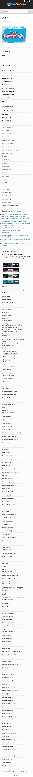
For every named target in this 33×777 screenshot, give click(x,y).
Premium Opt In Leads (8, 306)
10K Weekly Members (7, 81)
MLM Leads (5, 488)
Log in (3, 55)
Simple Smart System (8, 378)
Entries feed (5, 59)
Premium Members (7, 78)
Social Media (5, 176)
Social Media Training (7, 521)
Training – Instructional (8, 186)
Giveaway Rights (7, 153)
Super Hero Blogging (8, 375)
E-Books (4, 163)
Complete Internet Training (9, 202)
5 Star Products (6, 130)
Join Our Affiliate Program (8, 404)
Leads (3, 475)
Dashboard (5, 563)
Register (6, 365)
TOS (15, 775)
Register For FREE (7, 557)
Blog (3, 407)
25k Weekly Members (7, 85)
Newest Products (6, 117)
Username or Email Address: (10, 353)
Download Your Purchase (8, 373)
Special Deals (5, 312)
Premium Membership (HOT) (9, 391)
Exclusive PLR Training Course (10, 578)
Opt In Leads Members (8, 94)
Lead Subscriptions (7, 299)
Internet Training (6, 199)
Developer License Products (10, 150)
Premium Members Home (8, 111)
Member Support (6, 196)
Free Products (6, 166)
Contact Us (5, 318)
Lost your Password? (9, 366)
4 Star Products (6, 127)
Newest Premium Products (12, 584)
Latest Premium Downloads (12, 211)
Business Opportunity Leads (9, 302)
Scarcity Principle (7, 382)
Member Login (6, 296)
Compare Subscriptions (8, 98)
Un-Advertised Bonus (7, 385)
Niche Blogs (5, 173)
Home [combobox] (7, 11)
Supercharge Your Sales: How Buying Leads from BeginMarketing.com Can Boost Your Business (14, 215)
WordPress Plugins (7, 192)
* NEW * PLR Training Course (10, 205)
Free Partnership (6, 315)
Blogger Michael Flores (8, 436)
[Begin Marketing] (16, 6)
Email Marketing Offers (8, 455)
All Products (5, 114)
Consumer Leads (6, 442)
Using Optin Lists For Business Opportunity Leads (14, 227)
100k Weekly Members (8, 88)
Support (4, 101)
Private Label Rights (7, 143)
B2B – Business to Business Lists (10, 433)
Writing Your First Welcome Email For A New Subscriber (16, 218)
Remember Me (8, 360)
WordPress (5, 547)
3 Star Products (6, 124)
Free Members (5, 75)
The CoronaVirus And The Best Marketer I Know (14, 221)
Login (3, 560)
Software (4, 179)
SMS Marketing (5, 232)
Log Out (4, 569)
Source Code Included (8, 147)
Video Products (6, 189)
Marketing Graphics (7, 169)
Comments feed (6, 62)
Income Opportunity (7, 469)
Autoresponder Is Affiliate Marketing (11, 230)
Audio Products (6, 160)
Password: (5, 357)
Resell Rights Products (8, 137)
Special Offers (5, 531)
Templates (5, 182)
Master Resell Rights (8, 140)
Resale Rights (5, 511)
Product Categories (7, 120)
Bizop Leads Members (8, 91)
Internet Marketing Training (9, 472)
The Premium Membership (9, 553)
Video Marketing (6, 540)
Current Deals (5, 388)
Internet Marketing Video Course (10, 575)
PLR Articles (5, 156)
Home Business (6, 465)
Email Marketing (6, 452)
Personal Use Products (8, 133)
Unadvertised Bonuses (8, 582)
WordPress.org (6, 65)
